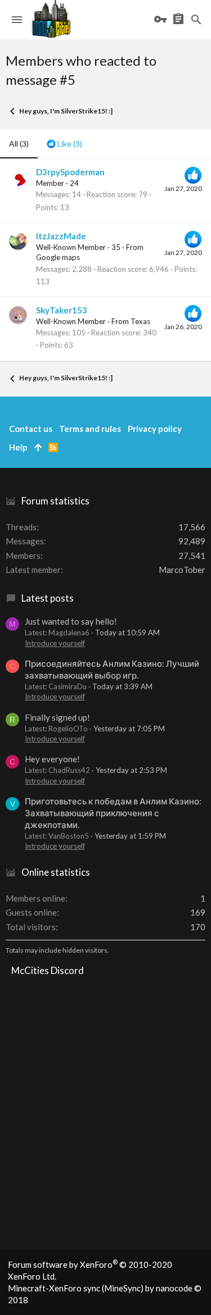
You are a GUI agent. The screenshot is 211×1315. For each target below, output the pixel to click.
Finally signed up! (57, 717)
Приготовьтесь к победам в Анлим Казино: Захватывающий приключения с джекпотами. (113, 813)
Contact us (30, 429)
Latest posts (47, 598)
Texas (140, 321)
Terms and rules (90, 429)
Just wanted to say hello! (71, 621)
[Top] (38, 447)
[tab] (64, 143)
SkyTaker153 (61, 310)
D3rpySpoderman (70, 172)
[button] (17, 19)
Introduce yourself (55, 643)
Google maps (58, 257)
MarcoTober (182, 570)
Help (18, 447)
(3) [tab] (19, 143)
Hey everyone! (52, 759)
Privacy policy (155, 429)
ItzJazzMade (61, 236)
